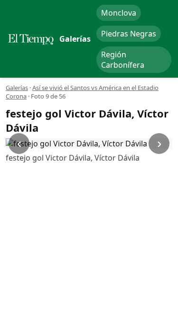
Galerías (17, 87)
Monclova (118, 13)
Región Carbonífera (122, 59)
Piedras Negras (128, 33)
